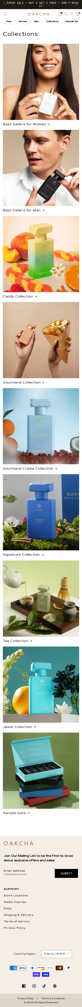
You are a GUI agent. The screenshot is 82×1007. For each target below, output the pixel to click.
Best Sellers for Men (22, 210)
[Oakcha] (18, 843)
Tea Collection (15, 641)
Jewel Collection (17, 727)
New (9, 21)
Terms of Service (17, 921)
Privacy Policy (15, 928)
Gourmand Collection (21, 382)
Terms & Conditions (53, 998)
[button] (5, 4)
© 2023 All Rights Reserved (41, 1002)
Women (22, 21)
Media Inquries (15, 902)
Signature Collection (21, 554)
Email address (14, 871)
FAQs (8, 908)
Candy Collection (18, 296)
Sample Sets (14, 813)
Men (36, 21)
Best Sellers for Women (24, 124)
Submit (66, 873)
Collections (52, 21)
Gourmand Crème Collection (28, 468)
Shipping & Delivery (18, 915)
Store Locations (16, 895)
